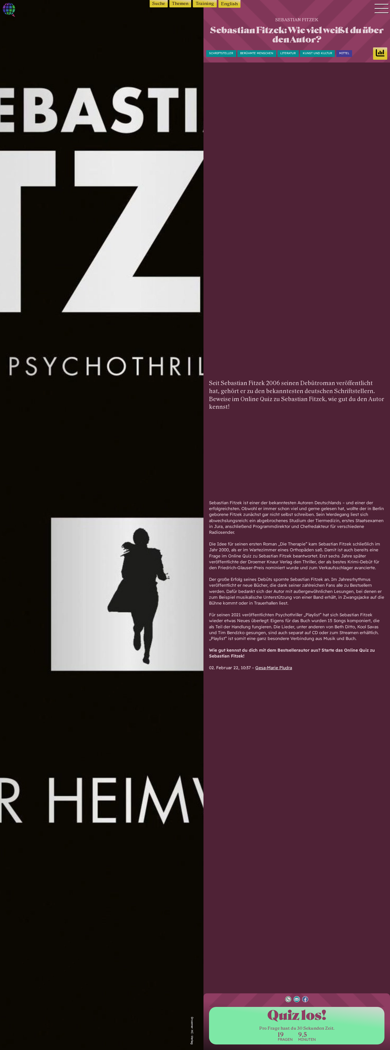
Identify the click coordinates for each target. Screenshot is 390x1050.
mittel (344, 53)
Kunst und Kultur (317, 53)
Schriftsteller (221, 53)
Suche (158, 3)
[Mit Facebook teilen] (305, 1000)
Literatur (288, 53)
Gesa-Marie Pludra (273, 667)
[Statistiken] (380, 53)
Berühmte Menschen (256, 53)
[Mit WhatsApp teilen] (288, 1000)
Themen (180, 3)
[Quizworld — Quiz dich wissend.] (27, 11)
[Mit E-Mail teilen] (296, 1000)
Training (205, 3)
